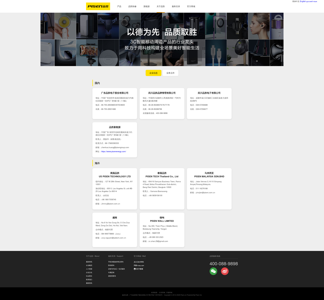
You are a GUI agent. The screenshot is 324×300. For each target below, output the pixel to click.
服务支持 (176, 6)
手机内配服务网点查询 (115, 262)
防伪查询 (111, 265)
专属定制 (111, 272)
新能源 (147, 6)
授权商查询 (112, 276)
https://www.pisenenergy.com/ (113, 151)
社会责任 (89, 276)
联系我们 (89, 279)
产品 (119, 6)
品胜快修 (132, 6)
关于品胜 (161, 6)
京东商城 (162, 292)
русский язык (311, 1)
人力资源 (89, 269)
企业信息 (153, 72)
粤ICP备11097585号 (155, 295)
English (303, 1)
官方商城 (191, 6)
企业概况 (89, 265)
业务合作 (170, 72)
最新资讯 (89, 262)
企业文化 (89, 272)
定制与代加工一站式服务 (116, 269)
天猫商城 (169, 292)
